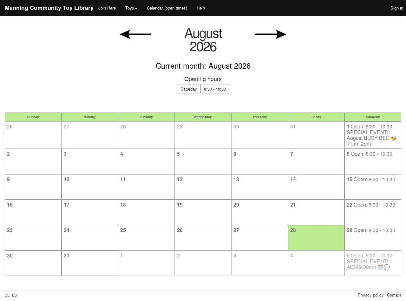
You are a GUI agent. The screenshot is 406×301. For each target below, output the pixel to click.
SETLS (11, 295)
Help (201, 8)
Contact (394, 295)
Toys (129, 8)
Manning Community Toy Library (49, 7)
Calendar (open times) (167, 8)
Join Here (107, 8)
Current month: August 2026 (203, 65)
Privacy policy (371, 295)
